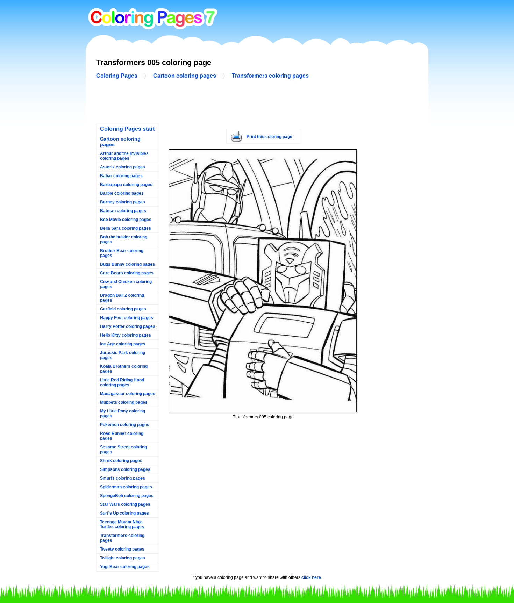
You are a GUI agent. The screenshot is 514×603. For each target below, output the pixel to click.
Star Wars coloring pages (125, 504)
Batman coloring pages (123, 210)
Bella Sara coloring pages (125, 228)
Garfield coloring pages (123, 309)
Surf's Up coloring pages (124, 513)
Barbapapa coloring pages (126, 184)
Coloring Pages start (127, 129)
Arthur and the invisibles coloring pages (124, 156)
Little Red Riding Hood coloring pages (122, 382)
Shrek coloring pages (121, 460)
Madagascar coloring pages (127, 393)
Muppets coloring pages (124, 402)
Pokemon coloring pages (124, 424)
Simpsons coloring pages (125, 469)
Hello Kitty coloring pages (125, 335)
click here (311, 577)
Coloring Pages (116, 76)
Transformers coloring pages (270, 76)
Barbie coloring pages (122, 193)
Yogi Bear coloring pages (125, 566)
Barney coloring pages (122, 202)
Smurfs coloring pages (122, 478)
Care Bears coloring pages (127, 273)
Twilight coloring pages (122, 557)
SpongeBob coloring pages (127, 495)
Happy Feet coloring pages (126, 317)
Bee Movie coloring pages (125, 219)
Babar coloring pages (121, 175)
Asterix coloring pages (122, 167)
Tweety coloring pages (122, 549)
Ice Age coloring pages (122, 344)
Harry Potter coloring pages (127, 326)
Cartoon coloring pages (184, 76)
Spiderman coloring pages (126, 486)
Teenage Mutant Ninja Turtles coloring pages (122, 524)
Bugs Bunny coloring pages (127, 264)
